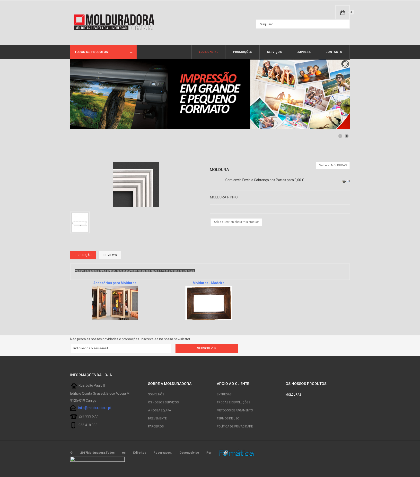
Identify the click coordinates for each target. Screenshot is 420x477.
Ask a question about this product (236, 222)
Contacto (333, 52)
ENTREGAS (224, 394)
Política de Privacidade (235, 426)
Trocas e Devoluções (233, 402)
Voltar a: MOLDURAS (333, 165)
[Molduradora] (114, 22)
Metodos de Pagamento (235, 410)
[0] (342, 12)
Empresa (304, 52)
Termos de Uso (228, 418)
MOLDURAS (293, 394)
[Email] (348, 181)
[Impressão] (344, 181)
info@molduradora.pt (94, 407)
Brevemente (157, 418)
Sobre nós (156, 394)
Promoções (242, 52)
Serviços (274, 52)
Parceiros (156, 426)
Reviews (110, 255)
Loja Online (208, 52)
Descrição (83, 255)
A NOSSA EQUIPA (159, 410)
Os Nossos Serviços (163, 402)
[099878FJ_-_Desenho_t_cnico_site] (81, 222)
